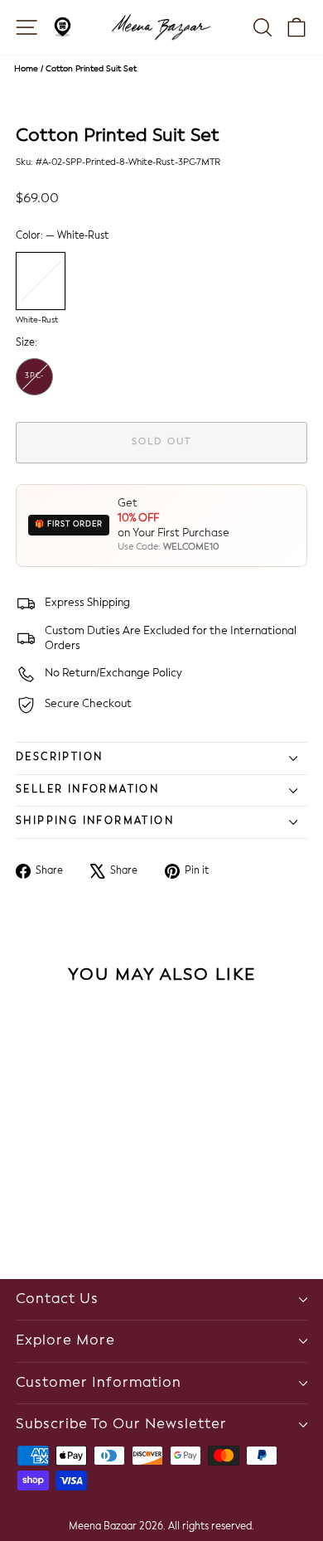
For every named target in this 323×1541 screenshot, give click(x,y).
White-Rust (40, 281)
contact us (57, 1299)
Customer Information (98, 1383)
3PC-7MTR (34, 383)
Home (26, 69)
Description (59, 758)
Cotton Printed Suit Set (91, 69)
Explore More (65, 1341)
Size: (26, 343)
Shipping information (95, 821)
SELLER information (87, 790)
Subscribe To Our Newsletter (121, 1424)
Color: (62, 236)
